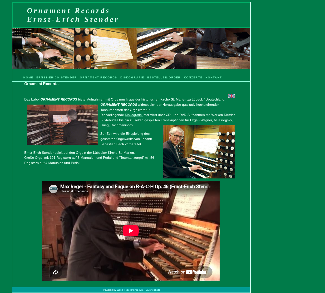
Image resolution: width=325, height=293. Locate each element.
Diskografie (132, 77)
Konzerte (193, 77)
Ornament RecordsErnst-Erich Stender (73, 15)
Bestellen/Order (164, 77)
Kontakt (214, 77)
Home (28, 77)
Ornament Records (98, 77)
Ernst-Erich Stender (56, 77)
